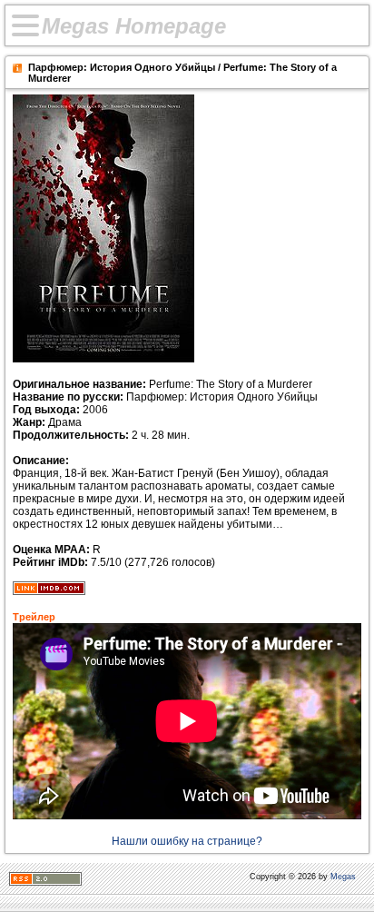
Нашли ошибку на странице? (187, 841)
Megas (343, 876)
